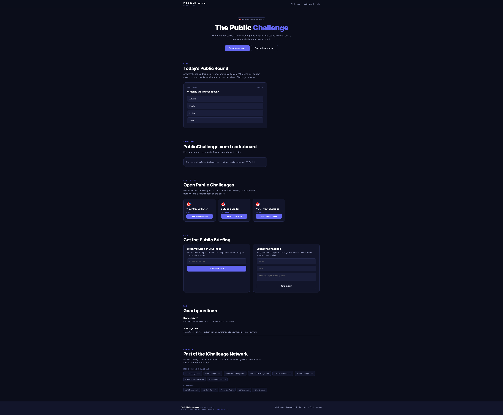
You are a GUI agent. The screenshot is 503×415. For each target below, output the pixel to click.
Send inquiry (286, 286)
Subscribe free (217, 268)
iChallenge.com (191, 390)
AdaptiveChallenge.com (235, 373)
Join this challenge (200, 216)
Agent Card (309, 407)
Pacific (192, 106)
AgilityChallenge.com (282, 373)
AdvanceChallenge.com (259, 373)
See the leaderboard (264, 48)
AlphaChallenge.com (217, 379)
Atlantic (192, 99)
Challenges (295, 4)
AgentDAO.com (227, 390)
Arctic (191, 120)
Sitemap (319, 407)
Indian (192, 113)
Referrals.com (259, 390)
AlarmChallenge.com (305, 373)
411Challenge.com (192, 373)
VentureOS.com (209, 390)
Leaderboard (308, 4)
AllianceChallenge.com (194, 379)
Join (318, 4)
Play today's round (237, 48)
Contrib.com (244, 390)
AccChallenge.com (212, 373)
